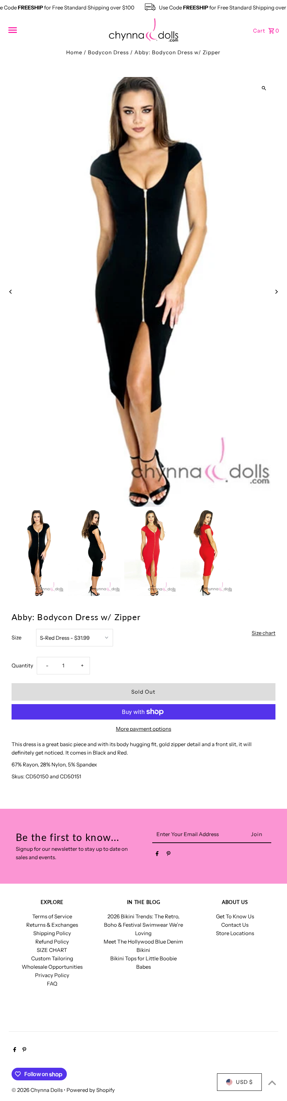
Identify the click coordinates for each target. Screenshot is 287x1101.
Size (16, 637)
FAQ (52, 983)
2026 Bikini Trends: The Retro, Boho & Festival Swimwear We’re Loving (143, 925)
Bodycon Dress (108, 52)
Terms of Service (52, 916)
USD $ (244, 1082)
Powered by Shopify (90, 1090)
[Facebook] (157, 855)
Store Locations (235, 933)
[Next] (276, 292)
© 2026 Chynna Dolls (38, 1090)
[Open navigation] (55, 30)
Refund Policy (52, 941)
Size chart (263, 633)
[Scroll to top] (272, 1083)
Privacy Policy (52, 975)
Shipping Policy (52, 933)
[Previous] (11, 292)
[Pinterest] (168, 855)
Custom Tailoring (52, 958)
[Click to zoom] (264, 88)
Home (74, 52)
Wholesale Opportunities (52, 966)
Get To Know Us (235, 916)
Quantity (22, 665)
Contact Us (234, 924)
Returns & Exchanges (52, 924)
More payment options (143, 728)
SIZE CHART (52, 950)
